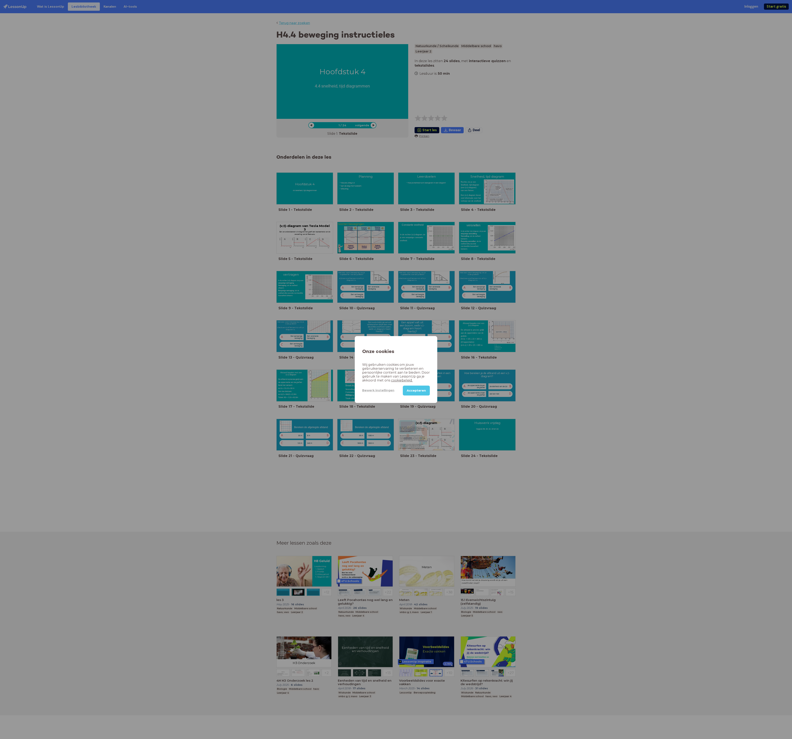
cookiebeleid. (402, 380)
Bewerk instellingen (378, 390)
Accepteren (416, 390)
